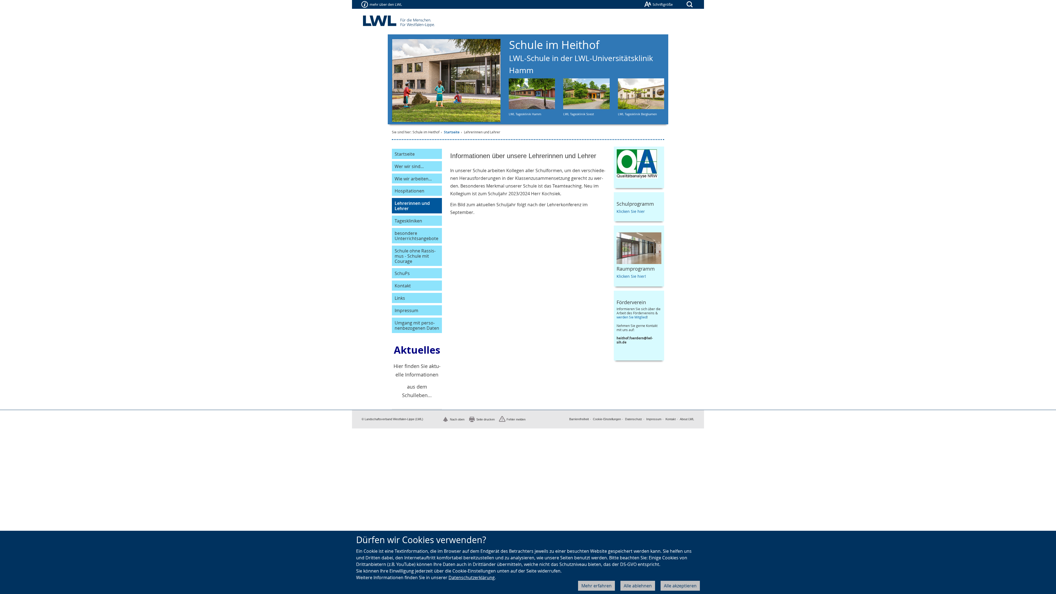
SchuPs (402, 273)
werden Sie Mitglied (632, 317)
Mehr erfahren (596, 586)
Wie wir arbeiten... (413, 179)
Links (400, 298)
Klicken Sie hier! (631, 276)
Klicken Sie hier (631, 211)
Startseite (452, 132)
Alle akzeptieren (680, 586)
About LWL (687, 419)
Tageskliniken (408, 221)
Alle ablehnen (638, 586)
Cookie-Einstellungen (607, 419)
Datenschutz (633, 419)
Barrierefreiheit (579, 419)
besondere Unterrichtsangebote (416, 235)
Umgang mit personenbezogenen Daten (417, 325)
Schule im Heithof (581, 56)
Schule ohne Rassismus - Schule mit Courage (415, 256)
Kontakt (403, 286)
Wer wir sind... (409, 166)
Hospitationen (409, 191)
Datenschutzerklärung (472, 577)
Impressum (406, 310)
